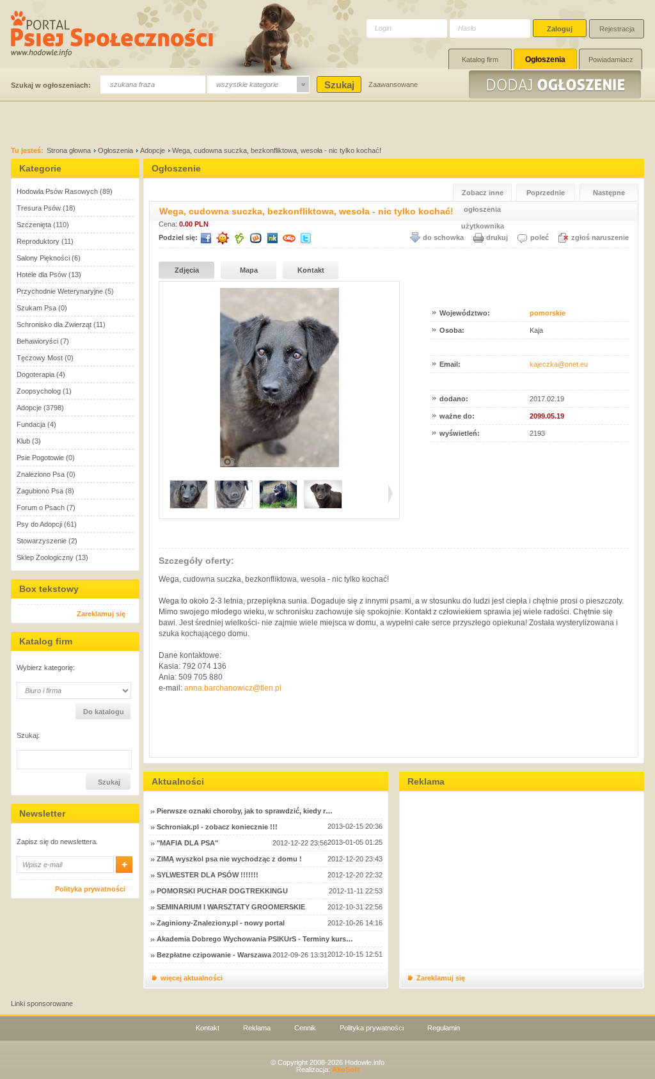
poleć (539, 237)
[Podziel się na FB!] (206, 238)
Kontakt (310, 270)
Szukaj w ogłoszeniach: (51, 85)
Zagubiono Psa (40, 491)
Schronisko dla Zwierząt (54, 324)
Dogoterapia (35, 374)
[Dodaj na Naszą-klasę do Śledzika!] (272, 238)
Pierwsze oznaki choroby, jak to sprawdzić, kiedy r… (245, 811)
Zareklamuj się (101, 614)
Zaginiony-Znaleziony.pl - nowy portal (221, 923)
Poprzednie (545, 192)
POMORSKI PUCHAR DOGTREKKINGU (222, 891)
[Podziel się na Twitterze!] (305, 238)
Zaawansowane (393, 84)
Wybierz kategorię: (46, 667)
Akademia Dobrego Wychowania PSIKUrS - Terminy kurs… (255, 939)
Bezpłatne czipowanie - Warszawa (214, 955)
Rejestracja (617, 29)
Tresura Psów (39, 208)
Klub (23, 441)
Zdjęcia (187, 270)
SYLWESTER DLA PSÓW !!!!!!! (207, 875)
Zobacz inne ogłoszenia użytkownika (482, 195)
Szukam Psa (36, 308)
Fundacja (31, 424)
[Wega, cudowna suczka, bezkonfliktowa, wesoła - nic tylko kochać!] (279, 464)
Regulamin (443, 1028)
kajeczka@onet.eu (559, 364)
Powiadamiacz (610, 59)
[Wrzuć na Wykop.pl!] (255, 238)
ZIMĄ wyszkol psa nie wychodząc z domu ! (229, 859)
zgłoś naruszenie (600, 237)
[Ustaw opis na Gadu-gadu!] (222, 238)
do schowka (443, 237)
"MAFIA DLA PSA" (187, 843)
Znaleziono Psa (41, 474)
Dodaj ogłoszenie (556, 84)
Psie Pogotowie (40, 457)
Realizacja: (327, 1069)
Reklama (257, 1028)
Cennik (305, 1028)
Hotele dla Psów (42, 274)
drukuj (497, 237)
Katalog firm (480, 59)
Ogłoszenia (545, 59)
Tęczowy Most (40, 358)
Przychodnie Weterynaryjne (60, 291)
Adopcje (152, 150)
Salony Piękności (43, 258)
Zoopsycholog (39, 391)
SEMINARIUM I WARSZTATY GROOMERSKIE (231, 907)
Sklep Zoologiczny (45, 557)
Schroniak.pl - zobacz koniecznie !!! (217, 827)
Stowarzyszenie (42, 541)
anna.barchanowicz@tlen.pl (232, 687)
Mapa (249, 270)
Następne (609, 192)
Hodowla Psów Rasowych (57, 191)
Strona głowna (69, 150)
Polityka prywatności (90, 889)
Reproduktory (38, 241)
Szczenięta (34, 224)
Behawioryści (37, 341)
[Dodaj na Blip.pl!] (289, 238)
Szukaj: (28, 735)
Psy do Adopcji (39, 524)
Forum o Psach (41, 507)
